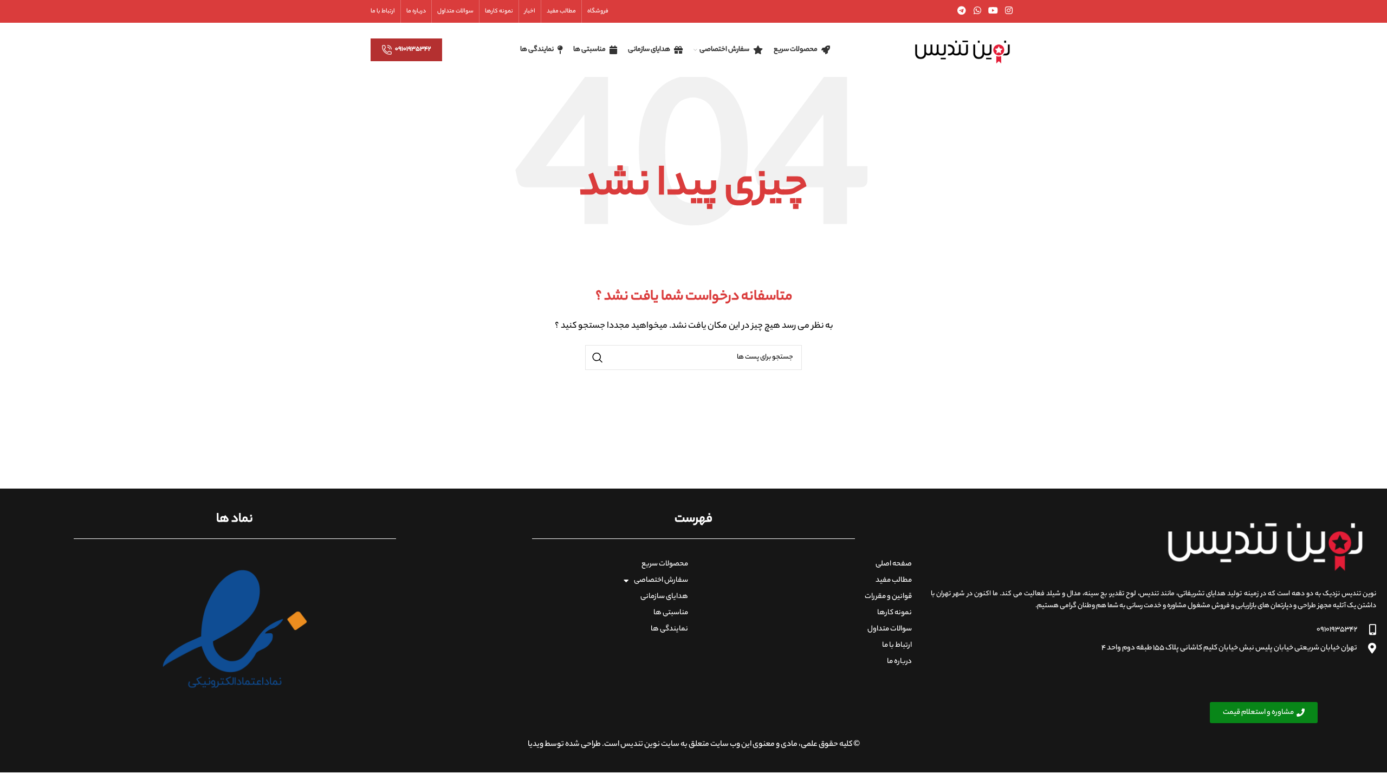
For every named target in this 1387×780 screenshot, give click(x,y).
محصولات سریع (664, 564)
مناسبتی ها (670, 613)
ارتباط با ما (897, 645)
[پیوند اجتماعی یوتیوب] (992, 11)
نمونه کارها (894, 613)
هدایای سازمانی (664, 596)
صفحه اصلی (894, 564)
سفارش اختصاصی (661, 580)
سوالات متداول (889, 629)
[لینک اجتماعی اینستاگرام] (1009, 11)
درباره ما (899, 661)
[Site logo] (962, 49)
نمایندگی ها (669, 629)
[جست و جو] (597, 357)
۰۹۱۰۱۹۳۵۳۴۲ (413, 49)
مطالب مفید (894, 580)
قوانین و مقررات (888, 596)
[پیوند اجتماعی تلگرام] (962, 11)
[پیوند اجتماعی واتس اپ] (977, 11)
